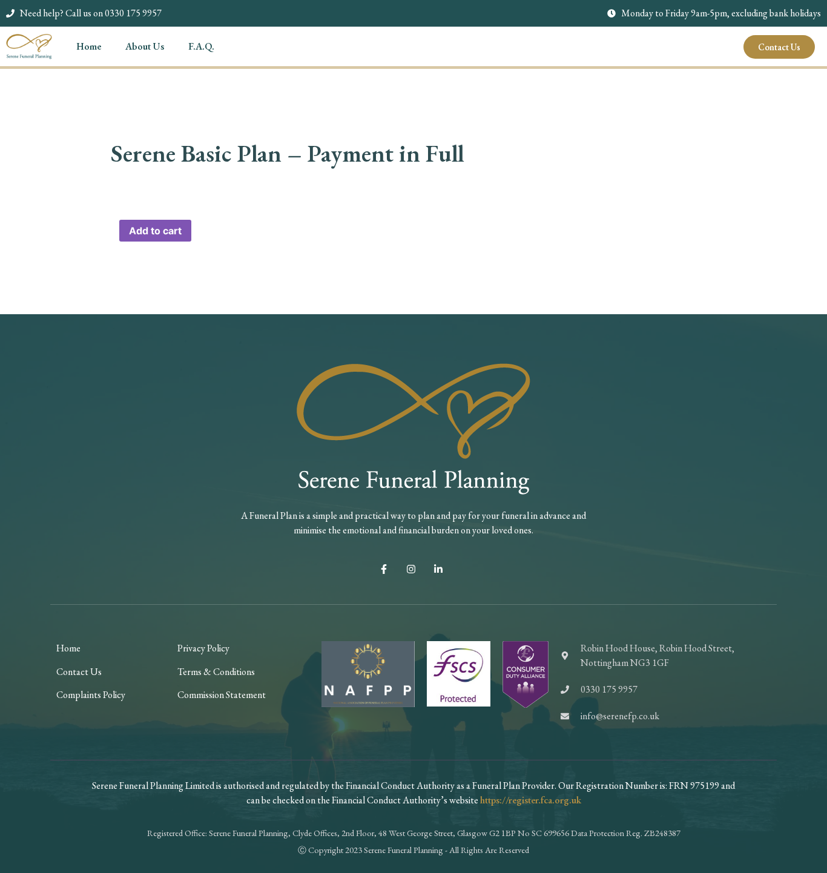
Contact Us (79, 671)
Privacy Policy (203, 648)
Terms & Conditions (216, 671)
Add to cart (155, 231)
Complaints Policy (90, 694)
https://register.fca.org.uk (530, 800)
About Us (144, 46)
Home (88, 46)
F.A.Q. (201, 46)
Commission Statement (221, 694)
